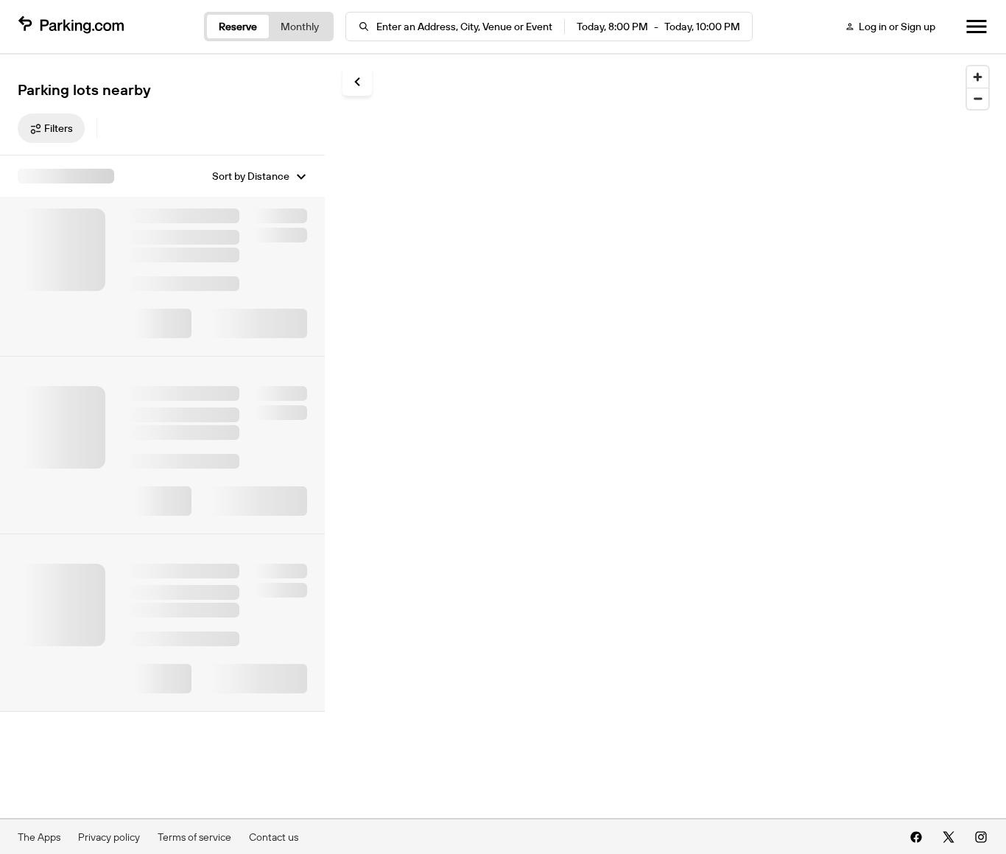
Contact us (273, 837)
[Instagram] (981, 837)
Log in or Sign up (897, 26)
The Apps (39, 837)
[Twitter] (948, 837)
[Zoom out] (977, 98)
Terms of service (194, 837)
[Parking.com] (71, 26)
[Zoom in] (977, 77)
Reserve (238, 26)
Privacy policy (109, 837)
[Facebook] (916, 837)
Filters (58, 128)
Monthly (300, 26)
